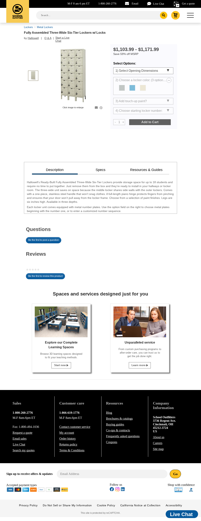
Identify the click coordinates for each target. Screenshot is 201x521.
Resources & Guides (146, 170)
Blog (109, 412)
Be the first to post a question (43, 240)
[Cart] (175, 15)
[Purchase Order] (49, 489)
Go (175, 474)
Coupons (111, 442)
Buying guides (115, 424)
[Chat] (150, 3)
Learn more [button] (139, 365)
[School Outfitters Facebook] (112, 489)
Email (135, 3)
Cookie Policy (106, 505)
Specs (100, 170)
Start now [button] (60, 365)
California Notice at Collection (140, 505)
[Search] (163, 15)
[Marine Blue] (132, 88)
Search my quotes (24, 450)
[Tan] (143, 88)
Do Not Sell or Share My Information (67, 505)
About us (158, 437)
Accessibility (174, 505)
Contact (74, 426)
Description (55, 170)
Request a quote (22, 432)
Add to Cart (149, 122)
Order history (67, 438)
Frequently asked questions (123, 436)
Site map (158, 449)
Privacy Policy (28, 505)
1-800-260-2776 (107, 3)
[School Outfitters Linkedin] (123, 489)
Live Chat (158, 3)
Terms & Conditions (71, 450)
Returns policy (68, 444)
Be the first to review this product (46, 277)
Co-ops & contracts (118, 430)
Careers (157, 443)
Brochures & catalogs (119, 418)
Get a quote (188, 3)
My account (66, 432)
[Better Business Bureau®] (191, 489)
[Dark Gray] (122, 88)
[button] (178, 489)
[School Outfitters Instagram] (117, 490)
